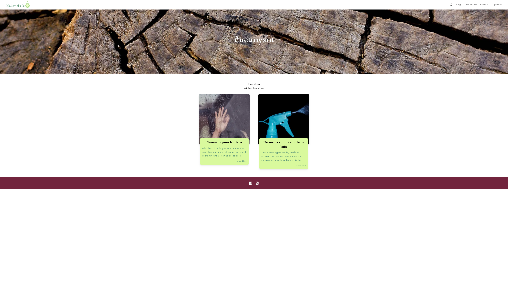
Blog (458, 5)
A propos (497, 5)
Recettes (484, 5)
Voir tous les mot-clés (254, 88)
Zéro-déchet (470, 5)
